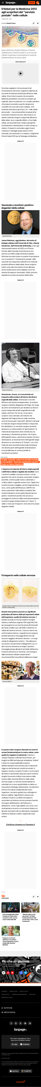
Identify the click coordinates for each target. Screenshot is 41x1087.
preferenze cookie (6, 997)
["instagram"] (8, 972)
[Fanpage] (20, 1029)
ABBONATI (31, 2)
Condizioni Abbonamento (19, 994)
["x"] (16, 972)
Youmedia (4, 991)
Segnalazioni (13, 991)
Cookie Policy (5, 994)
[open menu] (2, 3)
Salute (3, 891)
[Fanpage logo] (11, 3)
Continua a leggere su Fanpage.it (20, 824)
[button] (37, 23)
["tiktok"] (3, 972)
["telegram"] (25, 972)
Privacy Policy (24, 991)
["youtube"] (12, 972)
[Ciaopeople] (20, 1082)
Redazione (32, 994)
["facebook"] (21, 972)
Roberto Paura (11, 23)
